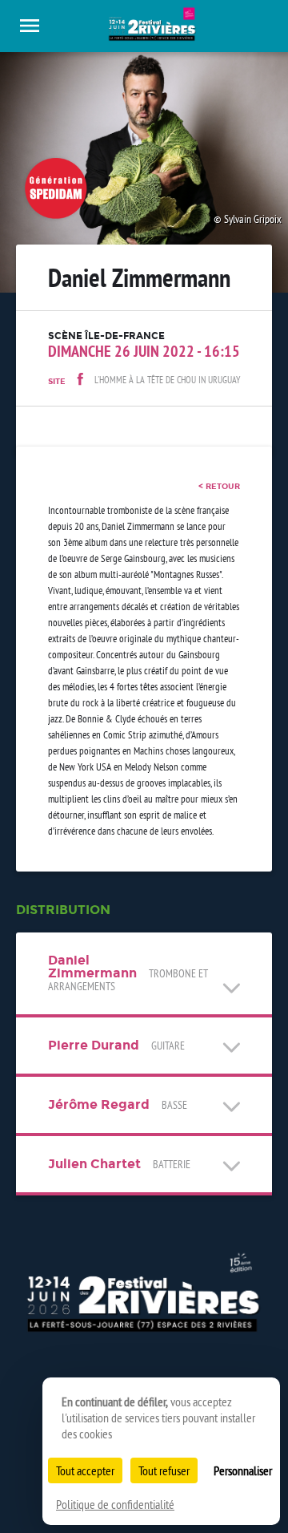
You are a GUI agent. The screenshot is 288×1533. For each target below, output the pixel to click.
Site (57, 381)
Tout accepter (85, 1470)
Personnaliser (243, 1470)
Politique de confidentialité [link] (115, 1504)
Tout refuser (164, 1470)
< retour (219, 486)
